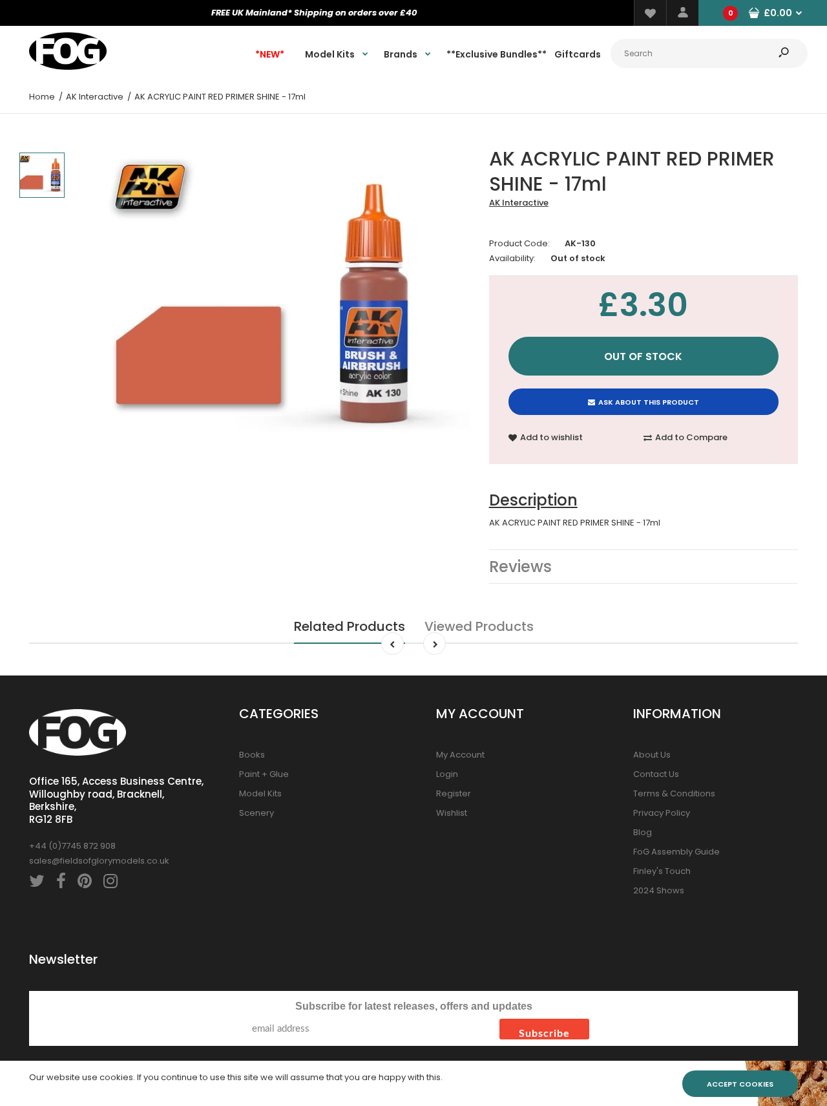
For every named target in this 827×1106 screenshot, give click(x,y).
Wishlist (451, 813)
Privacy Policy (661, 813)
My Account (460, 755)
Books (252, 755)
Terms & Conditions (674, 793)
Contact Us (656, 774)
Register (453, 793)
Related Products (349, 626)
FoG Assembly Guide (676, 851)
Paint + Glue (264, 774)
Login (447, 774)
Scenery (256, 813)
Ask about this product (648, 402)
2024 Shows (658, 890)
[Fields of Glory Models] (68, 67)
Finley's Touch (662, 871)
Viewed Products (479, 626)
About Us (652, 755)
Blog (642, 832)
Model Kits (260, 793)
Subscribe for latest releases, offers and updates (413, 1006)
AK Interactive (519, 203)
